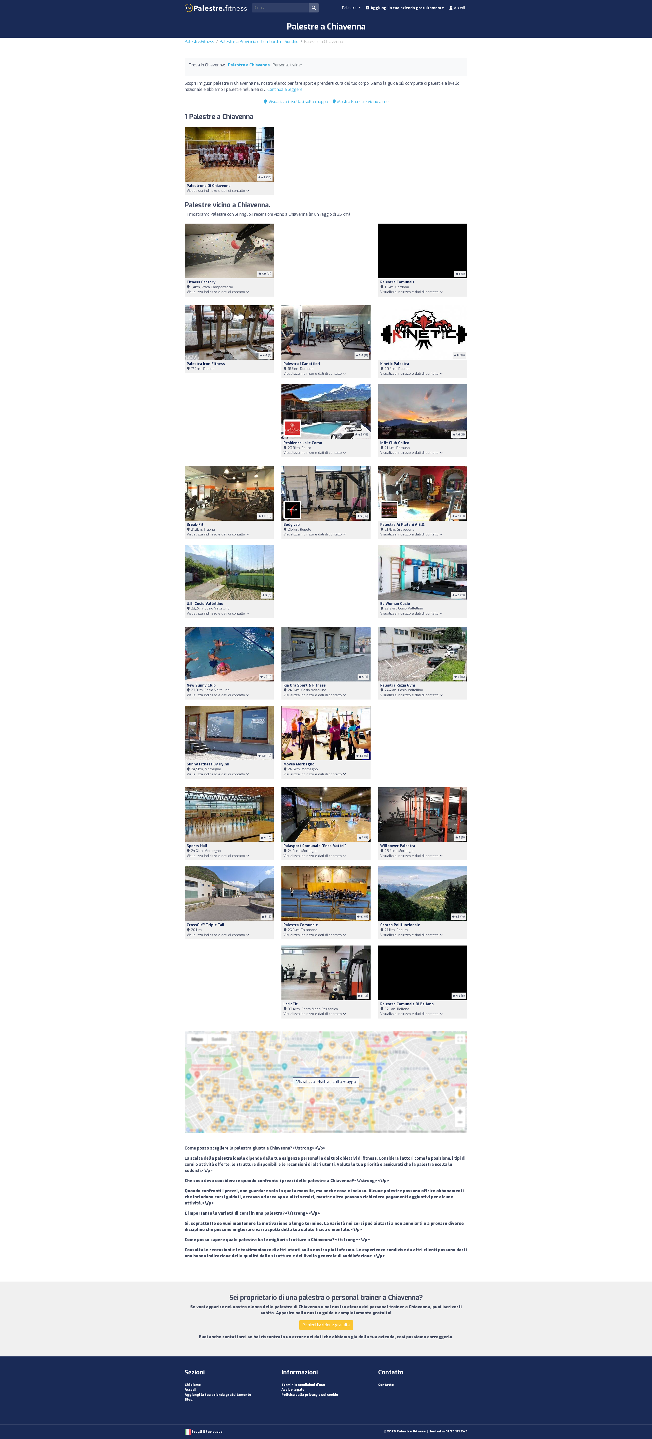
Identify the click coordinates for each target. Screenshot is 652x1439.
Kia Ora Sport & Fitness (304, 685)
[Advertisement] (326, 261)
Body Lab (291, 524)
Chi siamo (193, 1385)
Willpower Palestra (397, 846)
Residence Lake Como (302, 443)
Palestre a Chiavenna (249, 65)
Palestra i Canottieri (301, 363)
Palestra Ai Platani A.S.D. (402, 524)
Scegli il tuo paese (207, 1431)
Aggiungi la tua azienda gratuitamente (407, 7)
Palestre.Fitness (199, 41)
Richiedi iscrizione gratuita (326, 1325)
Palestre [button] (350, 7)
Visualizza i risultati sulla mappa (297, 101)
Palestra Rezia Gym (397, 685)
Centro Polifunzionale (400, 925)
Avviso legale (292, 1389)
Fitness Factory (201, 282)
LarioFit (290, 1004)
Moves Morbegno (299, 764)
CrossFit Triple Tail (205, 925)
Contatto (386, 1385)
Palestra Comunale (300, 925)
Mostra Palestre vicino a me (362, 101)
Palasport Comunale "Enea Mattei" (314, 846)
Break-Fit (195, 524)
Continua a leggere (285, 89)
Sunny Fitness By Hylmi (208, 764)
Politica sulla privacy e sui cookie (309, 1394)
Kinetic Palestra (394, 363)
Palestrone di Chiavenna (208, 185)
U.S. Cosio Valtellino (205, 603)
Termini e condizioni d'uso (303, 1385)
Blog (189, 1399)
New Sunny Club (201, 685)
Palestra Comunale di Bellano (407, 1004)
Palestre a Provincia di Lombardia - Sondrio (259, 41)
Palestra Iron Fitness (206, 363)
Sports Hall (197, 846)
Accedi (459, 7)
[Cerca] (314, 7)
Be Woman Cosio (395, 603)
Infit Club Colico (394, 443)
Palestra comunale (397, 282)
